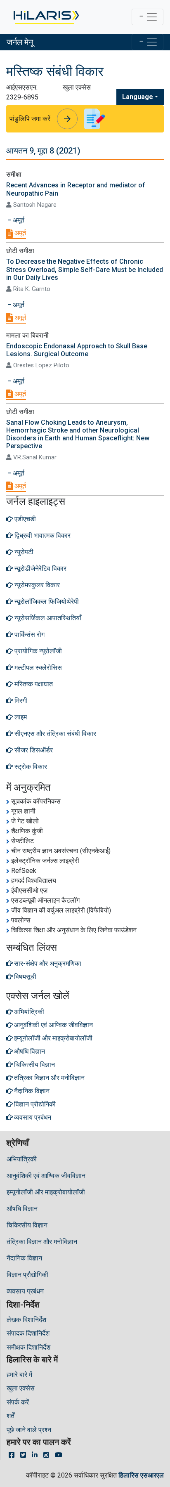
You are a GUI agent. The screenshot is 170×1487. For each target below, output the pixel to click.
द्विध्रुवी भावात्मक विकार (42, 535)
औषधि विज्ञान (22, 1209)
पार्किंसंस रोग (29, 634)
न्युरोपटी (23, 552)
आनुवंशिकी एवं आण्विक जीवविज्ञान (46, 1176)
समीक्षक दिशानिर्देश (28, 1347)
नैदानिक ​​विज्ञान (24, 1258)
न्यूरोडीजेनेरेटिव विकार (39, 568)
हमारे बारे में (19, 1374)
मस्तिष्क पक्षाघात (33, 684)
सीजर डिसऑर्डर (33, 750)
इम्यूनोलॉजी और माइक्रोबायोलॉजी (46, 1192)
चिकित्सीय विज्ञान (27, 1225)
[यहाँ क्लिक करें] (46, 17)
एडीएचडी (24, 519)
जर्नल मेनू (20, 42)
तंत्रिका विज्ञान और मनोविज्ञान (42, 1242)
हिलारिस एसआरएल (141, 1475)
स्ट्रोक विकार (30, 767)
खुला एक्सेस (21, 1388)
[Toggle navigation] (147, 17)
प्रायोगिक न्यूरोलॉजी (37, 651)
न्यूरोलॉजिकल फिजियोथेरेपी (46, 601)
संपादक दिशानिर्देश (28, 1333)
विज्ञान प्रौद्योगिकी (27, 1275)
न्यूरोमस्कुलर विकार (36, 585)
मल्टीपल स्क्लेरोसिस (37, 667)
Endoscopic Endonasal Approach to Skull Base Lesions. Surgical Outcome (76, 350)
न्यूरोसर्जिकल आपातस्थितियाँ (47, 618)
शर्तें (10, 1416)
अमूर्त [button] (17, 220)
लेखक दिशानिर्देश (26, 1320)
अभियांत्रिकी (22, 1159)
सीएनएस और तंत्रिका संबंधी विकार (54, 734)
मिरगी (20, 700)
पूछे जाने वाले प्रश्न (29, 1430)
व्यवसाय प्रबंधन (25, 1291)
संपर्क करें (18, 1402)
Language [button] (137, 97)
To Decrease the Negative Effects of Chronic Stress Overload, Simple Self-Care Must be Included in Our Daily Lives (84, 269)
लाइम (20, 717)
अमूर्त (19, 233)
